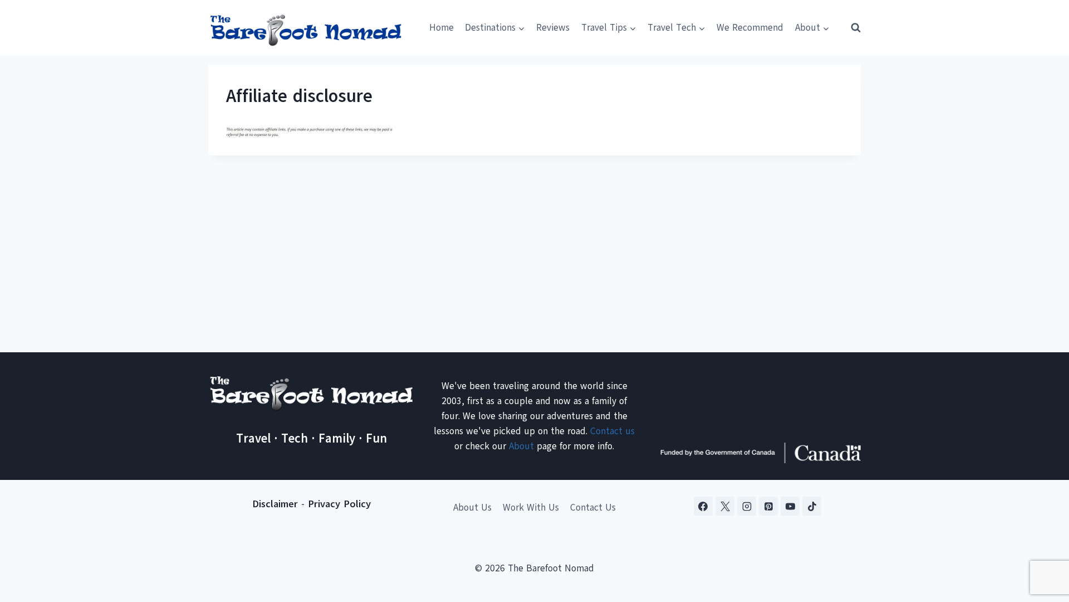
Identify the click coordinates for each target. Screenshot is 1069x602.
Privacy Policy (339, 504)
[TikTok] (811, 506)
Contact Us (593, 507)
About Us (472, 507)
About (521, 446)
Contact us (612, 431)
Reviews (553, 27)
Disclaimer (275, 504)
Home (441, 27)
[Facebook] (703, 506)
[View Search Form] (851, 28)
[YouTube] (790, 506)
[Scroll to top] (1040, 538)
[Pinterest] (768, 506)
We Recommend (750, 27)
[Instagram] (746, 506)
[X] (724, 506)
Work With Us (531, 507)
